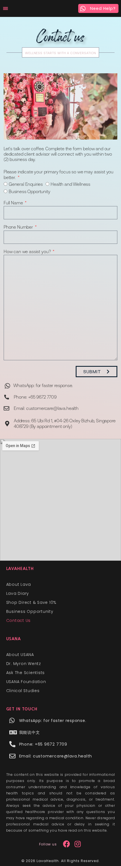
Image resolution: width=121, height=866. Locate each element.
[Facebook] (66, 844)
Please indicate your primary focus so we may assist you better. (58, 175)
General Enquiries (26, 184)
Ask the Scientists (25, 672)
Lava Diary (17, 593)
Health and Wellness (70, 184)
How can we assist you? (28, 252)
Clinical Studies (23, 690)
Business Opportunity (29, 191)
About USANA (20, 654)
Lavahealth (20, 569)
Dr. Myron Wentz (23, 663)
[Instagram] (77, 844)
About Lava (18, 584)
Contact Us (18, 620)
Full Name (14, 203)
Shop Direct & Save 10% (31, 602)
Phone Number (19, 227)
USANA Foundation (26, 681)
